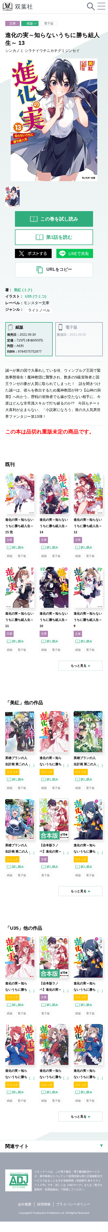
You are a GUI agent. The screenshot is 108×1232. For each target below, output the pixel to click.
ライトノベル (39, 310)
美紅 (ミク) (23, 290)
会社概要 (24, 1204)
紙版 (30, 23)
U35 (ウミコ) (35, 296)
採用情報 (44, 1204)
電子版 (48, 23)
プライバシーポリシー (73, 1204)
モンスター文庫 (36, 303)
